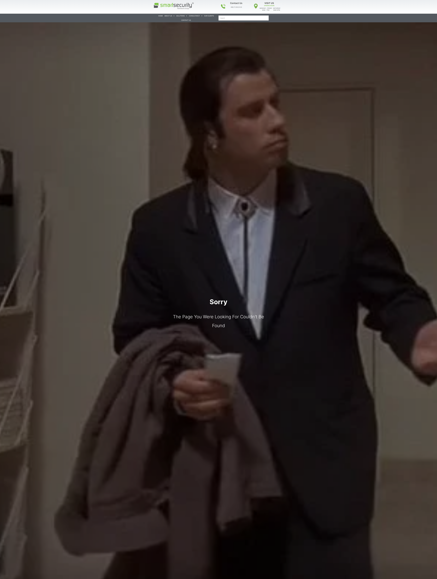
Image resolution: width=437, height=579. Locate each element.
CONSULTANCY (194, 16)
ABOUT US (168, 16)
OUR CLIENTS (209, 16)
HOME (160, 16)
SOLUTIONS (180, 16)
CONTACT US (186, 20)
